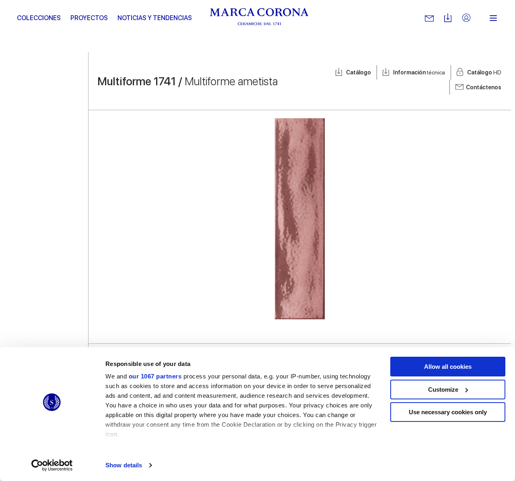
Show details (123, 465)
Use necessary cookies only (448, 412)
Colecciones (39, 18)
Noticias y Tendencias (154, 18)
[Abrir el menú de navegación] (493, 18)
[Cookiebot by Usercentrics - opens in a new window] (52, 465)
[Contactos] (429, 18)
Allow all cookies (448, 366)
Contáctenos (483, 87)
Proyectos (89, 18)
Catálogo (358, 72)
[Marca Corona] (259, 18)
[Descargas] (447, 18)
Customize (443, 389)
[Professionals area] (466, 18)
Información (419, 72)
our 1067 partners (155, 376)
